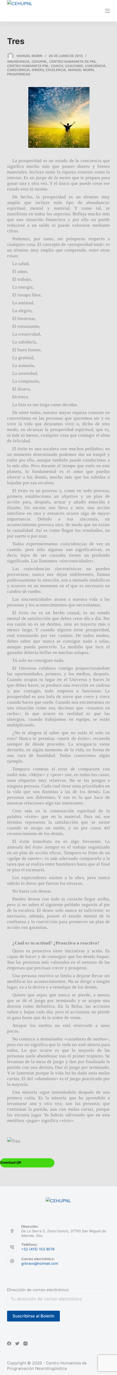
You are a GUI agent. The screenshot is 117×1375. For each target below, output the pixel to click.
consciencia (18, 70)
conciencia (95, 66)
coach (57, 66)
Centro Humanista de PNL (72, 61)
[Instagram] (25, 1343)
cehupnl (39, 61)
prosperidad (18, 74)
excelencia (56, 70)
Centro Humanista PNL (28, 66)
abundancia (18, 61)
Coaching (74, 66)
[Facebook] (9, 1343)
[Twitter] (17, 1343)
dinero (38, 70)
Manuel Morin (81, 70)
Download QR (10, 1162)
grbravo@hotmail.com (39, 1263)
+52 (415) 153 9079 (37, 1249)
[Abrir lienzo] (107, 10)
